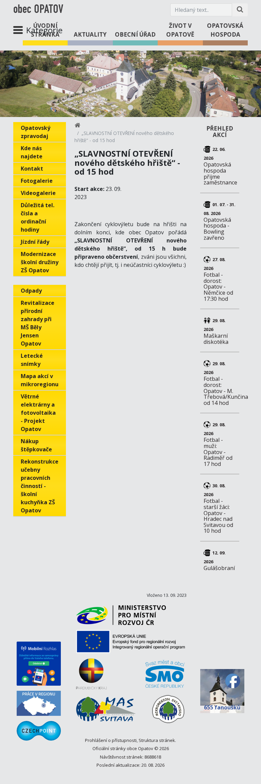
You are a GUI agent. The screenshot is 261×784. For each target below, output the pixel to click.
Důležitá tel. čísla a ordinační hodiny (37, 217)
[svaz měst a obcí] (165, 676)
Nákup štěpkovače (36, 445)
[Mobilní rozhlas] (39, 664)
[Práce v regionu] (39, 703)
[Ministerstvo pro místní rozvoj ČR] (121, 617)
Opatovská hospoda (225, 30)
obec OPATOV (38, 9)
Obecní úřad (135, 34)
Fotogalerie (37, 180)
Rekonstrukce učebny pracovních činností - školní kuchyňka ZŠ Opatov (39, 486)
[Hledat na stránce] (240, 9)
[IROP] (130, 644)
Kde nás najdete (31, 152)
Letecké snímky (32, 360)
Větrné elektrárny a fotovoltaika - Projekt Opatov (38, 413)
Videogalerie (38, 193)
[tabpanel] (130, 84)
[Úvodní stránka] (77, 126)
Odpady (31, 290)
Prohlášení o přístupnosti (111, 740)
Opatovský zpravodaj (35, 132)
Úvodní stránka (45, 30)
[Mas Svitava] (105, 711)
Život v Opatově (180, 30)
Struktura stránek (157, 740)
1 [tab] (130, 107)
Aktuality (90, 34)
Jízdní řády (35, 242)
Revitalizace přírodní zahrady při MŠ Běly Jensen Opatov (37, 323)
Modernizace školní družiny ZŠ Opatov (39, 262)
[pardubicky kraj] (91, 676)
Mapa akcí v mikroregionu (39, 380)
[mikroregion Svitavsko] (168, 711)
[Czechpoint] (39, 731)
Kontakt (32, 168)
